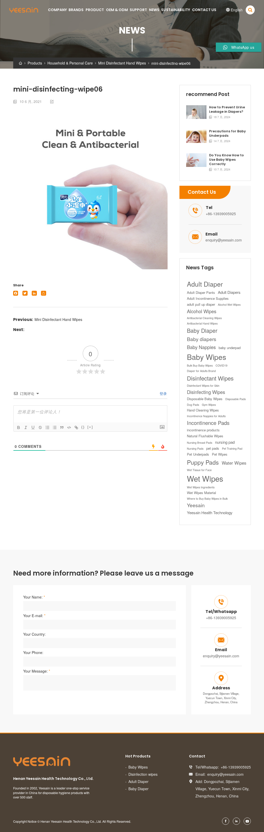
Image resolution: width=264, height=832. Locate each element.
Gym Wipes (209, 405)
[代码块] (69, 427)
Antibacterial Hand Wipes (202, 323)
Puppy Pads (203, 462)
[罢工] (40, 427)
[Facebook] (15, 293)
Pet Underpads (198, 454)
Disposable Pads (235, 399)
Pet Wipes (219, 454)
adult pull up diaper (201, 304)
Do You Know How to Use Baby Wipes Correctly (226, 159)
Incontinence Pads (208, 422)
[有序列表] (47, 427)
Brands (76, 9)
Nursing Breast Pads (199, 443)
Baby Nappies (201, 347)
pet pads (212, 448)
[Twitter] (24, 293)
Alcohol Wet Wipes (229, 304)
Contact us (204, 9)
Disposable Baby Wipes (204, 398)
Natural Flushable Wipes (205, 435)
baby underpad (230, 347)
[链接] (76, 427)
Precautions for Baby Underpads (227, 133)
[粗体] (18, 427)
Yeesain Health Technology (210, 512)
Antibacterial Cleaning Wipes (204, 318)
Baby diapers (201, 339)
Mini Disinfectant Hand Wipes (58, 319)
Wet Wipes (205, 478)
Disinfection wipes (143, 774)
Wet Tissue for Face (199, 470)
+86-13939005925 (221, 213)
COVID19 (221, 365)
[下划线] (33, 427)
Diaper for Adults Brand (201, 371)
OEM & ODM (117, 9)
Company (57, 9)
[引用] (61, 427)
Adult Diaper (205, 283)
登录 (163, 393)
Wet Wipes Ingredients (200, 487)
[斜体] (25, 427)
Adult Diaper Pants (201, 292)
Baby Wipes (206, 356)
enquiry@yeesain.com (223, 240)
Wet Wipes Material (201, 492)
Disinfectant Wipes (210, 378)
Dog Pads (193, 405)
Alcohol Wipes (201, 311)
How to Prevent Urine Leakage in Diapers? (227, 109)
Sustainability (175, 9)
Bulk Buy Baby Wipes (200, 365)
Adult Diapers (229, 292)
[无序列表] (54, 427)
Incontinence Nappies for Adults (206, 416)
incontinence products (203, 429)
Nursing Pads (195, 448)
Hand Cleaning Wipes (203, 410)
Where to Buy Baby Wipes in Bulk (207, 498)
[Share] (43, 293)
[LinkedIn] (34, 293)
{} (83, 427)
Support (138, 9)
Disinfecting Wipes (206, 392)
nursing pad (225, 442)
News (154, 9)
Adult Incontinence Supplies (208, 298)
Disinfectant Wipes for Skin (203, 385)
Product (95, 9)
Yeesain (196, 505)
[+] (90, 427)
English (234, 9)
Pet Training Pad (232, 448)
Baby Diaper (202, 330)
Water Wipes (234, 463)
